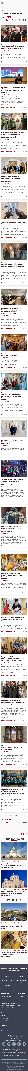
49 (22, 20)
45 (12, 20)
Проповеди (21, 998)
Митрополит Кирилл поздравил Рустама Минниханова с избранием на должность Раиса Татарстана (12, 441)
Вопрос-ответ (22, 1009)
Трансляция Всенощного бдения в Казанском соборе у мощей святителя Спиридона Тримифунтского (13, 893)
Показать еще (13, 815)
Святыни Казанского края (7, 1005)
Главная (2, 8)
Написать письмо (22, 1011)
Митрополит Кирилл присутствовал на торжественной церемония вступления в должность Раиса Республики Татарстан (12, 46)
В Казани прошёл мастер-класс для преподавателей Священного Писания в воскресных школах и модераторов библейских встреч (12, 529)
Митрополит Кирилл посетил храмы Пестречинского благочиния (11, 354)
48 (19, 20)
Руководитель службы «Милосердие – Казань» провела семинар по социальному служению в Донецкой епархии (12, 702)
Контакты (4, 1025)
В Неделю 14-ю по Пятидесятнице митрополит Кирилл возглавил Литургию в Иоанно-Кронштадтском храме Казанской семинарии (12, 576)
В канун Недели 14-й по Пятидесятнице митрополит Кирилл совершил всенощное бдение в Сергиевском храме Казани (12, 658)
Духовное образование (7, 1007)
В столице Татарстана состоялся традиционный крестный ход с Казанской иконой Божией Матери (14, 926)
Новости (9, 8)
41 (2, 20)
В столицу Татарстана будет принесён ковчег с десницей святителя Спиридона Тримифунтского (14, 954)
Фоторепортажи (5, 1018)
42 (4, 20)
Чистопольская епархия (7, 975)
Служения (20, 996)
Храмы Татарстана (6, 1012)
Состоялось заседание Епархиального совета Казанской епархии (13, 223)
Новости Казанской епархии (8, 61)
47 (17, 20)
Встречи (20, 1001)
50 (24, 20)
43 (7, 20)
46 (14, 20)
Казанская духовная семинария (21, 981)
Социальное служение (6, 1009)
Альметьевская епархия (20, 975)
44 (9, 20)
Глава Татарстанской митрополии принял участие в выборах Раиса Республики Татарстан (12, 619)
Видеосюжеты (4, 1020)
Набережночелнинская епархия (7, 981)
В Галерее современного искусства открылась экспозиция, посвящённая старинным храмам (11, 747)
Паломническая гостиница (7, 986)
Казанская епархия (6, 996)
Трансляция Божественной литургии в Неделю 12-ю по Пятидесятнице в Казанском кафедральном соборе (13, 865)
